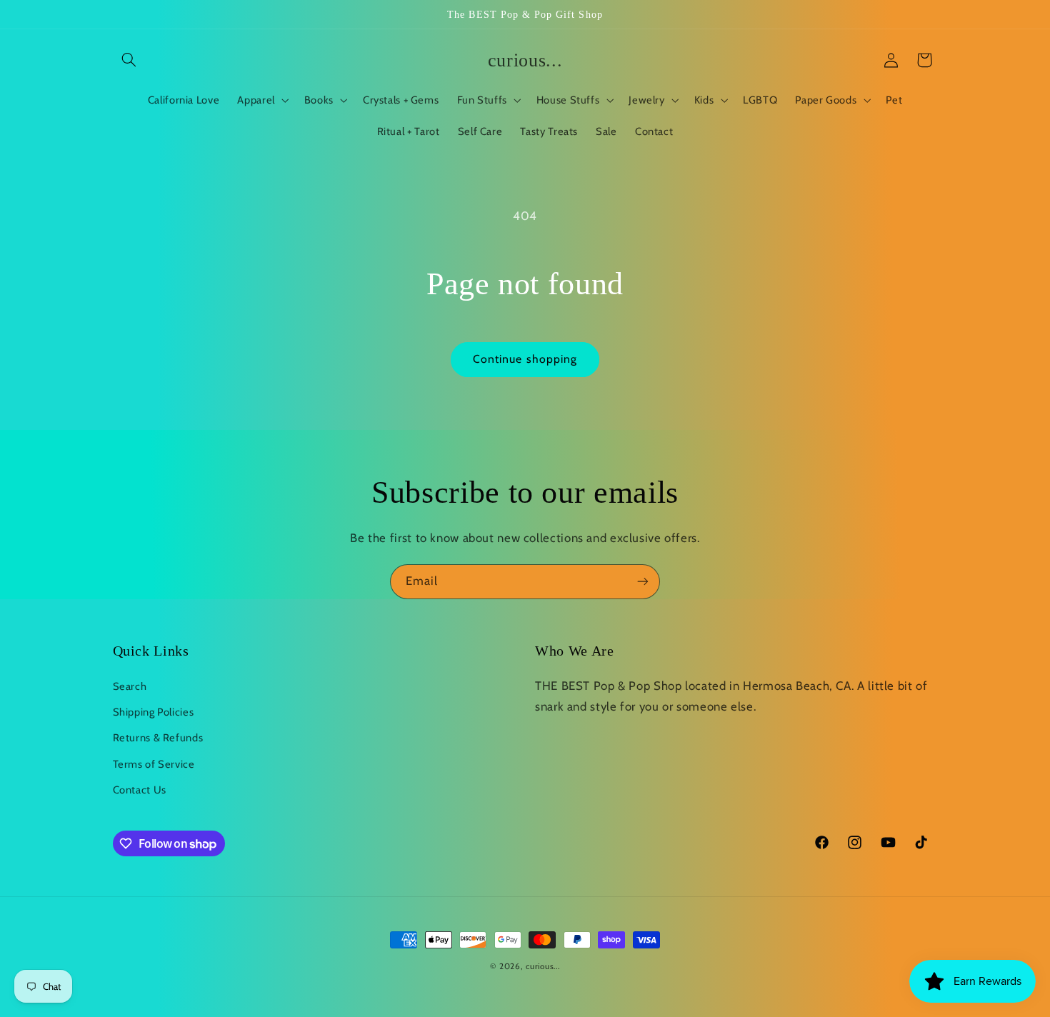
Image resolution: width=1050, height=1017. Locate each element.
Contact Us (139, 789)
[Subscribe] (642, 581)
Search (130, 686)
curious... (542, 966)
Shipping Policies (153, 712)
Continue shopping (525, 359)
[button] (129, 60)
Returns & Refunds (158, 737)
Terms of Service (154, 764)
